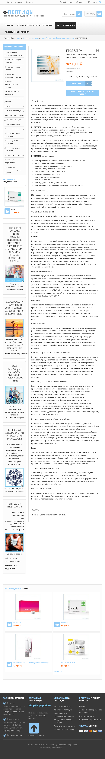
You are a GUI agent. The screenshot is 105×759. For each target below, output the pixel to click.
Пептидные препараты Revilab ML (13, 61)
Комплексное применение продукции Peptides (14, 170)
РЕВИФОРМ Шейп (68, 663)
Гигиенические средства (14, 115)
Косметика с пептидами (13, 111)
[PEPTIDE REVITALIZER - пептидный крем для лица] (28, 647)
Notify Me (58, 671)
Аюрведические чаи (12, 124)
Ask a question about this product (82, 92)
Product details (19, 203)
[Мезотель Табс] (15, 614)
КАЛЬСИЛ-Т (65, 623)
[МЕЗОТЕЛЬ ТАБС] (28, 606)
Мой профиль (68, 2)
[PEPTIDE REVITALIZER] (15, 654)
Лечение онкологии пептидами (12, 134)
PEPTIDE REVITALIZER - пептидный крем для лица (31, 663)
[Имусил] (10, 203)
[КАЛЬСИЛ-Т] (76, 606)
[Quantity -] (91, 84)
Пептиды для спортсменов (9, 161)
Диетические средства (13, 120)
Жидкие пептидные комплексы (12, 92)
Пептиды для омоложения (14, 155)
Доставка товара (14, 735)
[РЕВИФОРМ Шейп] (76, 647)
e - (18, 12)
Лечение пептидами (12, 129)
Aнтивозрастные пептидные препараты (13, 53)
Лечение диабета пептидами (11, 142)
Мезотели (8, 106)
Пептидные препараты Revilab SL (13, 68)
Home (18, 38)
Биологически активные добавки (14, 100)
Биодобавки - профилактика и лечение (57, 38)
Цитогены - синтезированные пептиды (11, 84)
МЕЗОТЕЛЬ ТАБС (19, 623)
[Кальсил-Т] (63, 614)
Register (82, 2)
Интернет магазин (31, 38)
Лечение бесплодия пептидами (12, 149)
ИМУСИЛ (14, 209)
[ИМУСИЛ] (14, 196)
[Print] (97, 50)
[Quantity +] (91, 82)
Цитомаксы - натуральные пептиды (13, 75)
